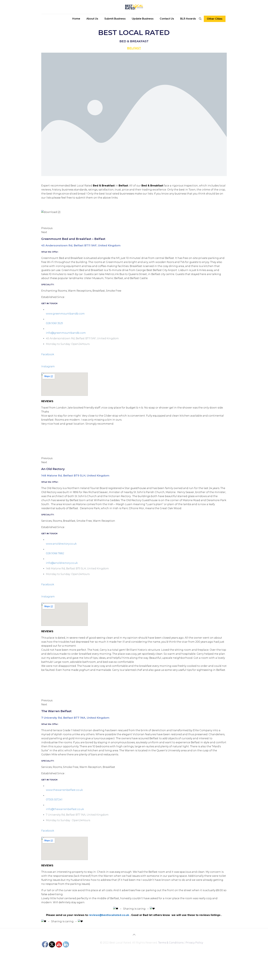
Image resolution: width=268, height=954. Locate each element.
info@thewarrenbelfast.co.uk (65, 809)
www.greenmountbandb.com (65, 313)
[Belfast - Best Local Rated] (134, 7)
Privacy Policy (194, 942)
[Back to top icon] (134, 934)
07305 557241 (54, 799)
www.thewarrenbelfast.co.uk (64, 789)
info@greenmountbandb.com (66, 332)
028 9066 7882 (55, 553)
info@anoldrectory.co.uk (62, 562)
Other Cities (214, 18)
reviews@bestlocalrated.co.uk (109, 915)
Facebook (47, 354)
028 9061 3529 (54, 323)
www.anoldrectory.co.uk (61, 543)
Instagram (48, 366)
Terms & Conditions (170, 942)
